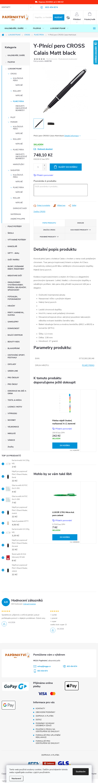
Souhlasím (80, 771)
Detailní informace (71, 136)
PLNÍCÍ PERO (88, 365)
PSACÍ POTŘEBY (15, 226)
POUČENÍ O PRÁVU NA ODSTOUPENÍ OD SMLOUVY (47, 730)
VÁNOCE (11, 440)
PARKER (13, 122)
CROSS (13, 74)
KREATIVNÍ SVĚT (15, 275)
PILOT (12, 117)
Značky (11, 447)
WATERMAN (15, 214)
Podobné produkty (48, 237)
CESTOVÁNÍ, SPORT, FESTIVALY (16, 356)
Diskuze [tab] (80, 223)
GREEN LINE (13, 371)
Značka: (39, 211)
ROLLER (16, 198)
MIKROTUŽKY (18, 164)
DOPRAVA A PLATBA (44, 716)
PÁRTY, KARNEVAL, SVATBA (16, 313)
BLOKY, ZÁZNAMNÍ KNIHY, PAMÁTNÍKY (16, 267)
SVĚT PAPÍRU (13, 260)
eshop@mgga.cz (44, 666)
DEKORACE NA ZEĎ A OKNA (17, 392)
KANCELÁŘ (12, 246)
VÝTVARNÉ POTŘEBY (17, 240)
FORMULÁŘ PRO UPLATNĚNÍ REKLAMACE (48, 736)
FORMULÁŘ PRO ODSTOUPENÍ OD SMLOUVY (47, 742)
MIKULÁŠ (12, 433)
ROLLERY (17, 91)
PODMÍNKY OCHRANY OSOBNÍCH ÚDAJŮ (45, 724)
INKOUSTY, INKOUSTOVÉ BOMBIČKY (21, 108)
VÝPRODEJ (12, 413)
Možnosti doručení (45, 149)
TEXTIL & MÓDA (15, 400)
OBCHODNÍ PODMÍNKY (45, 712)
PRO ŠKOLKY (13, 377)
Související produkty (79, 230)
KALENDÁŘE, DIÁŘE (16, 55)
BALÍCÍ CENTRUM (15, 335)
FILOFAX (11, 62)
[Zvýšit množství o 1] (44, 165)
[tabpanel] (65, 421)
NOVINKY (12, 420)
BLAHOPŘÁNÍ (14, 348)
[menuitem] (16, 28)
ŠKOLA (11, 233)
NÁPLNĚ (19, 85)
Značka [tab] (49, 230)
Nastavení (16, 778)
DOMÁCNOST (13, 328)
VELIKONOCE (13, 427)
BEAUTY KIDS (14, 342)
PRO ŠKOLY (13, 384)
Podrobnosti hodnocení (67, 59)
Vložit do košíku (67, 167)
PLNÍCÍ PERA (18, 101)
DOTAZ (38, 719)
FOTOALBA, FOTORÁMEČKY (14, 297)
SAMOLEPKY (13, 322)
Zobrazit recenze (29, 604)
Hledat (58, 17)
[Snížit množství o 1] (44, 169)
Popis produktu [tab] (49, 223)
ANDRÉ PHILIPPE (17, 219)
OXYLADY (12, 364)
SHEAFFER (15, 170)
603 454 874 (72, 666)
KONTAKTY (6, 7)
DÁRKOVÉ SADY (20, 208)
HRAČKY (11, 306)
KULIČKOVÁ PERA (18, 79)
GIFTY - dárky (13, 253)
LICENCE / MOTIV (15, 407)
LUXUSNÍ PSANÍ (14, 69)
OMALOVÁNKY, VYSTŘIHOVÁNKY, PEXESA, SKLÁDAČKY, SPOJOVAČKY (17, 286)
